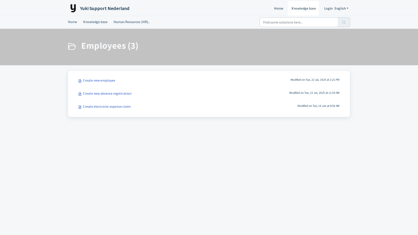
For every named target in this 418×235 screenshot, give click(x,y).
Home (278, 8)
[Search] (344, 22)
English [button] (340, 8)
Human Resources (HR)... (132, 22)
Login (328, 8)
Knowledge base (304, 8)
